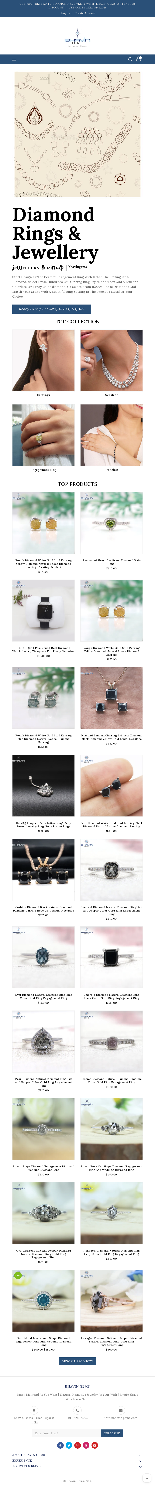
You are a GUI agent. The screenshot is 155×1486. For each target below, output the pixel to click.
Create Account (85, 13)
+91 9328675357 (77, 1418)
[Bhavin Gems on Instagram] (86, 1445)
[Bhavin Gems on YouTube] (94, 1445)
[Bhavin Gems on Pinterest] (77, 1445)
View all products (77, 1361)
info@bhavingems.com (121, 1418)
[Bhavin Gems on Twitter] (69, 1445)
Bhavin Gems (77, 1386)
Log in (65, 13)
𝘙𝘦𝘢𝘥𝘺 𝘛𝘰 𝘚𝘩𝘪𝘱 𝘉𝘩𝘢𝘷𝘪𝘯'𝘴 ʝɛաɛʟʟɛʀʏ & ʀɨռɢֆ (51, 309)
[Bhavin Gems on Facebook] (60, 1445)
